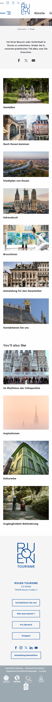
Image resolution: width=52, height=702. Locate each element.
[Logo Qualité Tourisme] (29, 679)
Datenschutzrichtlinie (34, 668)
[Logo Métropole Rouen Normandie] (6, 679)
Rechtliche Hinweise (14, 668)
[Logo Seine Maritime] (17, 679)
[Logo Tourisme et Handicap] (41, 679)
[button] (18, 3)
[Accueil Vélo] (26, 686)
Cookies (42, 671)
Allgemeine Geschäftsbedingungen (21, 671)
